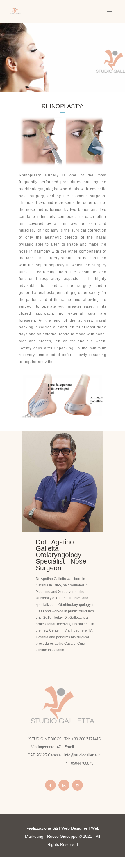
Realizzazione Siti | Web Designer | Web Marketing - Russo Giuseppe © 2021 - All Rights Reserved (62, 836)
